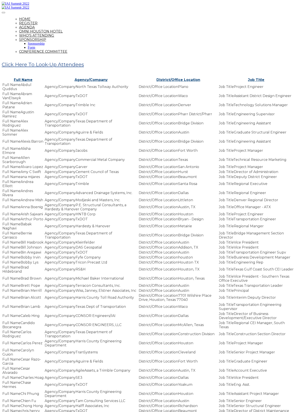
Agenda (27, 27)
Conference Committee (43, 51)
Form (31, 47)
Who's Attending (36, 35)
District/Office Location (178, 80)
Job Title (256, 80)
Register (28, 23)
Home (25, 19)
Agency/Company (91, 80)
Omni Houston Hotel (41, 31)
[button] (43, 64)
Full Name (23, 80)
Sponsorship (32, 40)
